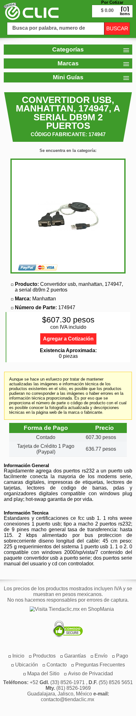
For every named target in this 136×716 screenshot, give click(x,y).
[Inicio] (31, 11)
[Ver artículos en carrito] (112, 6)
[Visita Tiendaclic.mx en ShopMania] (68, 609)
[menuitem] (44, 656)
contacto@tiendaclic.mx (67, 699)
